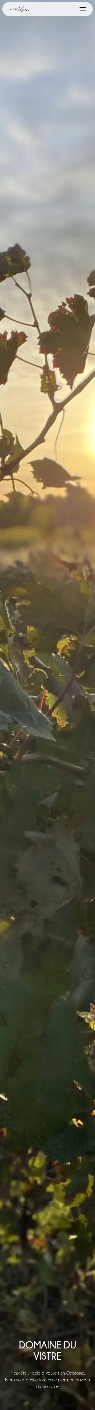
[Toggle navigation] (83, 9)
